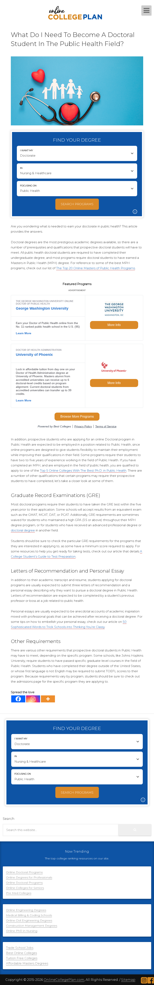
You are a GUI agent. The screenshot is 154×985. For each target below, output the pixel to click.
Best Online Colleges (21, 953)
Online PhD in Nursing (21, 931)
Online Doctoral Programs (24, 872)
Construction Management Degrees (31, 925)
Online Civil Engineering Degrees (29, 920)
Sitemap (128, 980)
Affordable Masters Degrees (27, 963)
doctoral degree (23, 530)
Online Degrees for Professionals (29, 877)
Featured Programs (77, 284)
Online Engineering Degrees (26, 910)
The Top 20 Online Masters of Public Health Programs (95, 268)
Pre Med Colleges (18, 893)
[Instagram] (33, 698)
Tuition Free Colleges (21, 958)
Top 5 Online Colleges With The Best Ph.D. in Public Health (83, 470)
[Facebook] (18, 698)
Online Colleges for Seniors (25, 888)
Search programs (77, 204)
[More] (48, 698)
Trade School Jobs (19, 948)
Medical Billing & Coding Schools (29, 915)
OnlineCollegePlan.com (64, 980)
